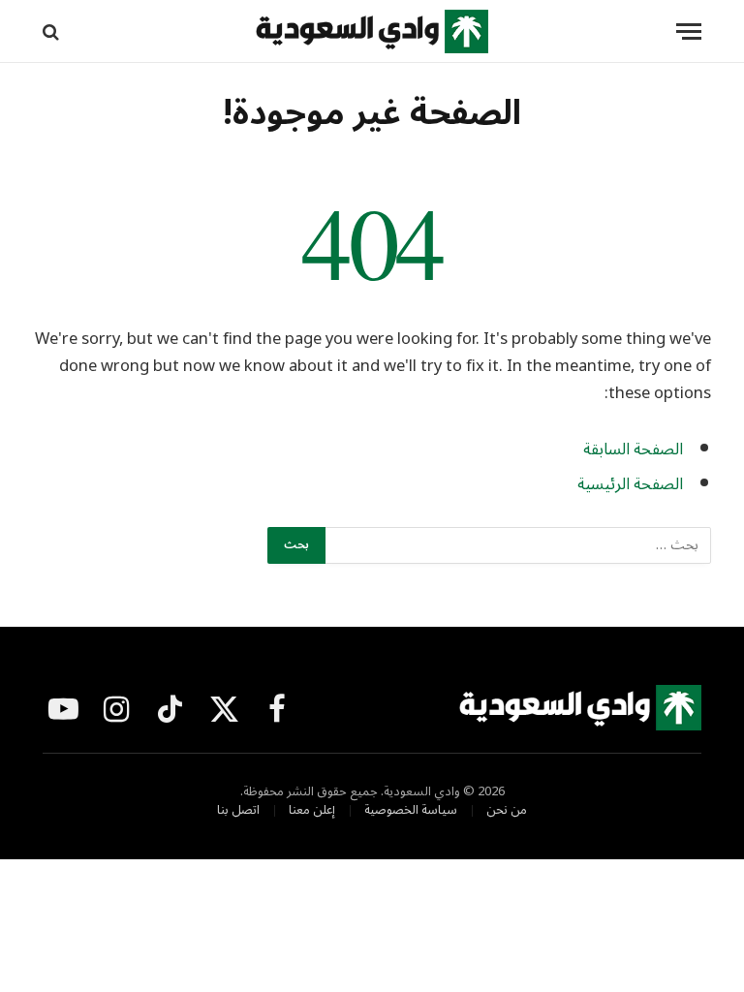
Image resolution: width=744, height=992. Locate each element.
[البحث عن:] (517, 545)
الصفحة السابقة (633, 449)
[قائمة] (688, 31)
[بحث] (53, 31)
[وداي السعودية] (372, 31)
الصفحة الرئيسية (630, 484)
